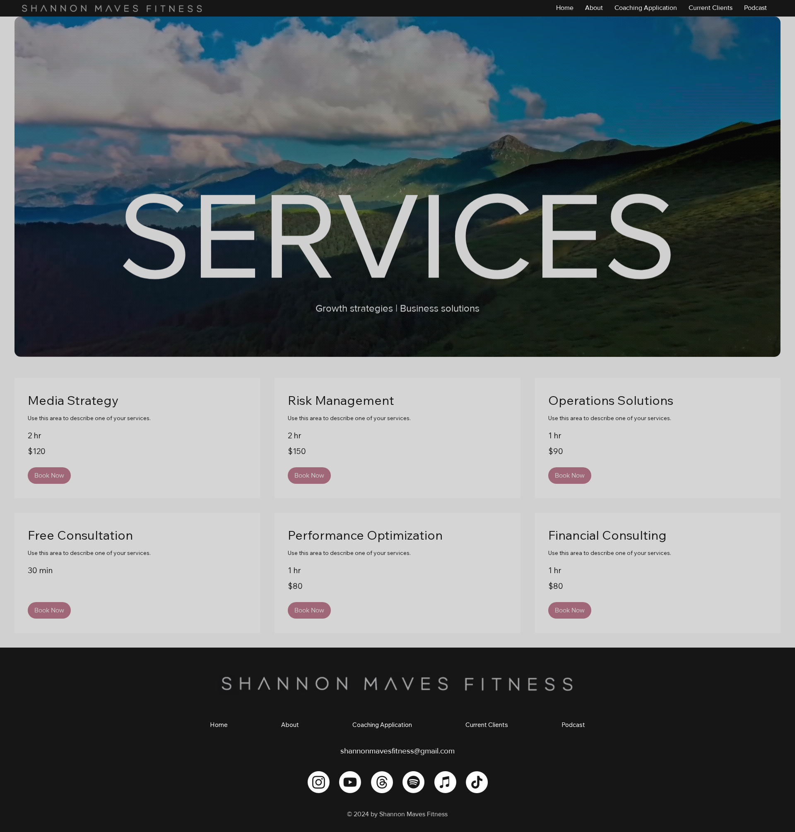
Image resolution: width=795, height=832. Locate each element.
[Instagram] (319, 782)
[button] (49, 475)
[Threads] (382, 782)
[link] (137, 400)
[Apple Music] (445, 782)
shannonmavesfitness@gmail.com (397, 750)
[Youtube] (350, 782)
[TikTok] (477, 782)
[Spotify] (413, 782)
